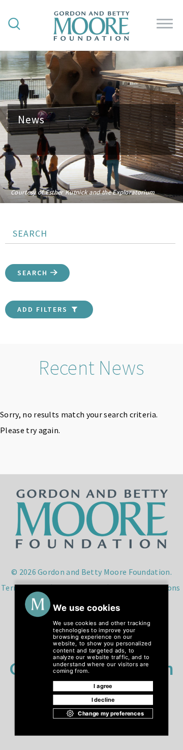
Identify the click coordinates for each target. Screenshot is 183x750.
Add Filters (43, 309)
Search (33, 272)
